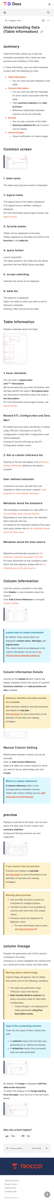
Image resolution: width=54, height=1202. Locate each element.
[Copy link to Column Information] (43, 581)
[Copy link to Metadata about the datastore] (47, 503)
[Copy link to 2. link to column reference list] (47, 455)
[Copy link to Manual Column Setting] (41, 747)
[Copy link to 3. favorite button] (30, 226)
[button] (15, 1148)
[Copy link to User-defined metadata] (38, 479)
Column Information (18, 88)
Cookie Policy (10, 1188)
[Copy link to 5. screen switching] (33, 274)
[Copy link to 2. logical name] (27, 195)
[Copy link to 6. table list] (22, 291)
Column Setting (10, 603)
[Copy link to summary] (24, 46)
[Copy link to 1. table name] (25, 178)
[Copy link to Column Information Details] (47, 672)
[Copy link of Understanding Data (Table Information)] (41, 31)
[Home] (12, 3)
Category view (14, 20)
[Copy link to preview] (22, 815)
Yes (13, 1136)
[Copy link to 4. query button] (28, 250)
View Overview (28, 929)
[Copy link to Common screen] (36, 149)
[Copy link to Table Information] (39, 322)
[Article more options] (48, 20)
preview (12, 117)
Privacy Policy (11, 1184)
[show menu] (49, 4)
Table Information (17, 77)
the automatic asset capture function (21, 513)
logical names (10, 216)
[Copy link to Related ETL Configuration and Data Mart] (14, 420)
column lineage (16, 132)
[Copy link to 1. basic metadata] (31, 373)
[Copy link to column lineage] (34, 946)
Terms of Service (12, 1180)
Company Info (10, 1191)
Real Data (15, 714)
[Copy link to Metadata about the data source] (8, 546)
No (28, 1136)
